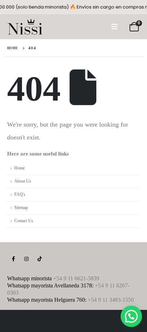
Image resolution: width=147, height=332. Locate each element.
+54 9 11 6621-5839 (76, 278)
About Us (22, 181)
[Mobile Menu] (114, 27)
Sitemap (21, 207)
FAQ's (19, 194)
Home (19, 168)
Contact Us (23, 221)
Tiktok (39, 259)
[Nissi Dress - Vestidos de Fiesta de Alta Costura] (25, 27)
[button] (131, 316)
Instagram (26, 259)
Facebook (13, 259)
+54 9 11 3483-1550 (111, 300)
